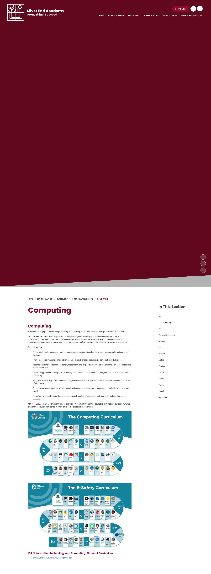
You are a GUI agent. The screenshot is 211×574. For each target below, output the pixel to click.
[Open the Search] (193, 9)
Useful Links (181, 9)
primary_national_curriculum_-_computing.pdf (52, 558)
